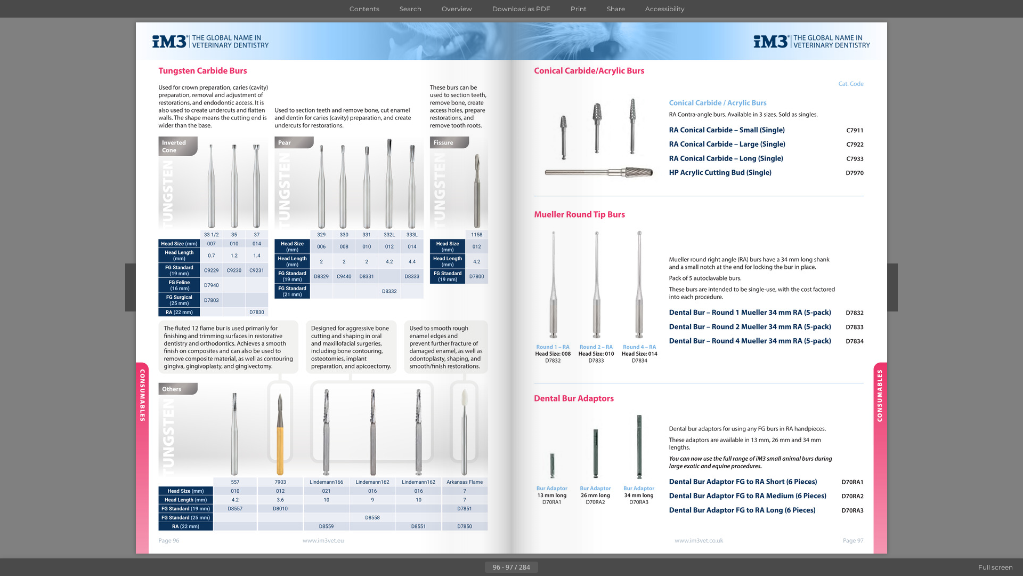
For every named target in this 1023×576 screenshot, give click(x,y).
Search (410, 9)
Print (579, 9)
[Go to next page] (546, 567)
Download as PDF (521, 9)
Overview (457, 9)
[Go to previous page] (476, 567)
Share (616, 9)
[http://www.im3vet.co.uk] (699, 541)
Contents (364, 9)
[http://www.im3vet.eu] (323, 541)
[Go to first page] (459, 567)
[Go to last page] (563, 567)
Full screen (995, 567)
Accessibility (665, 9)
